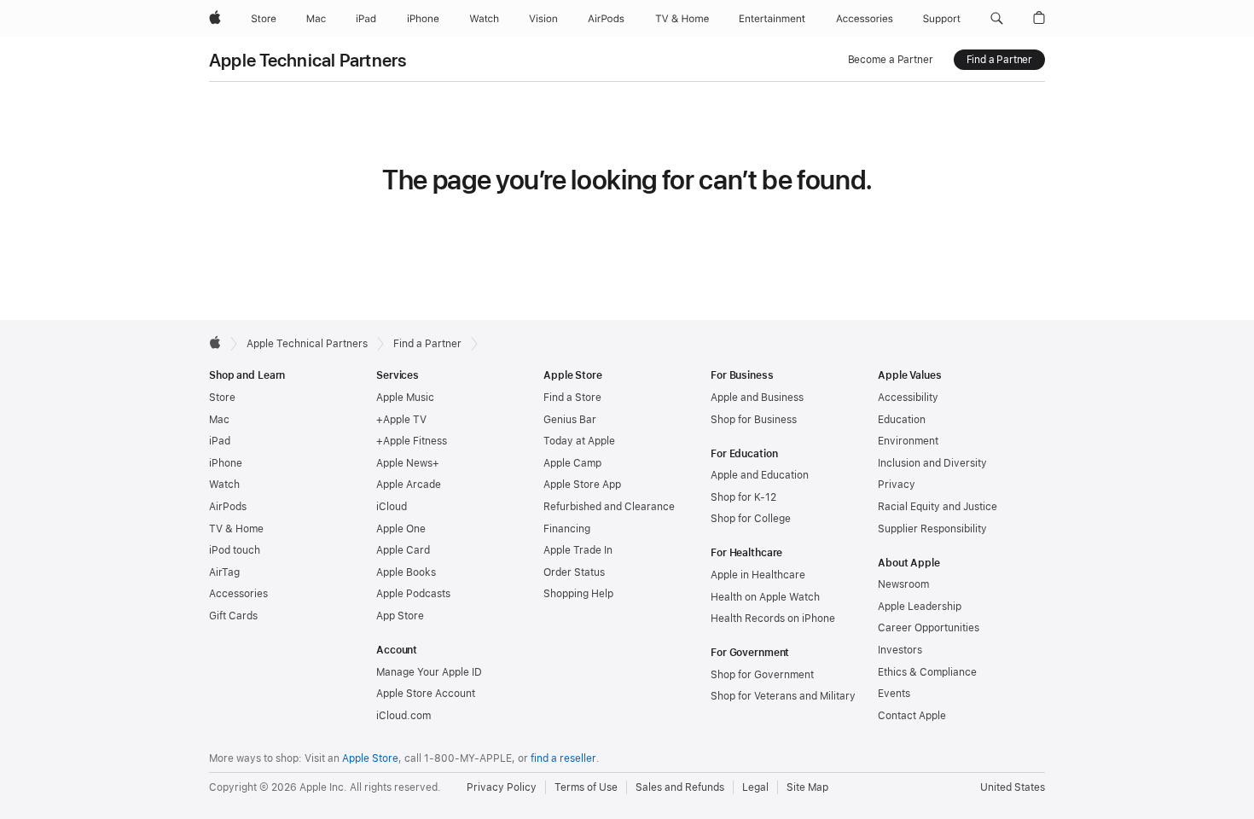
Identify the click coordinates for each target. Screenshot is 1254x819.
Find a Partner (999, 60)
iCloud (391, 507)
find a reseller (563, 758)
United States (1012, 787)
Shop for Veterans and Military (783, 696)
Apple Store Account (425, 694)
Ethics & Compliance (927, 672)
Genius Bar (569, 420)
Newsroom (903, 584)
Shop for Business (754, 420)
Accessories (238, 594)
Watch (224, 485)
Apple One (401, 529)
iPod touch (234, 550)
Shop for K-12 (743, 497)
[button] (997, 19)
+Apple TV (401, 420)
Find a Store (572, 398)
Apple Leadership (919, 607)
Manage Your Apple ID (429, 672)
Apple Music (405, 398)
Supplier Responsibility (932, 529)
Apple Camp (572, 463)
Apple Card (403, 550)
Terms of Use (586, 787)
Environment (908, 441)
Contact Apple (912, 716)
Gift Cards (233, 616)
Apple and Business (757, 398)
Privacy (896, 485)
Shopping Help (578, 594)
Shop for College (751, 519)
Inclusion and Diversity (932, 463)
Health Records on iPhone (773, 618)
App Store (400, 616)
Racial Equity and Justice (937, 507)
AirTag (224, 572)
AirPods (228, 507)
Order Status (574, 572)
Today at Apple (579, 441)
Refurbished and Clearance (609, 507)
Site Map (807, 787)
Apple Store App (582, 485)
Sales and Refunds (680, 787)
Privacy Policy (502, 787)
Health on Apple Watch (765, 597)
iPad (219, 441)
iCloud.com (403, 716)
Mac (219, 420)
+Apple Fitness (411, 441)
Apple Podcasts (413, 594)
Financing (566, 529)
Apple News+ (407, 463)
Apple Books (406, 572)
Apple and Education (760, 475)
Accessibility (908, 398)
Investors (900, 650)
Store (222, 398)
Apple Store (370, 758)
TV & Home (236, 529)
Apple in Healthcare (758, 575)
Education (902, 420)
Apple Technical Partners (308, 60)
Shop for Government (762, 675)
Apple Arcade (408, 485)
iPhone (225, 463)
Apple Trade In (577, 550)
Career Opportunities (928, 628)
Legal (755, 787)
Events (894, 694)
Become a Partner (890, 60)
